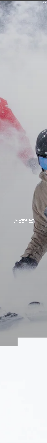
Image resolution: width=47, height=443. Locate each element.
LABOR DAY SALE (11, 2)
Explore (16, 2)
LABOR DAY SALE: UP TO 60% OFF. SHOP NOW (23, 0)
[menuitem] (3, 3)
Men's (2, 2)
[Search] (43, 2)
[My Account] (42, 2)
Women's (6, 2)
